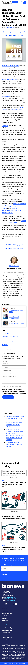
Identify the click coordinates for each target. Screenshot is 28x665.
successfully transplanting (9, 79)
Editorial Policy (6, 632)
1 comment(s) (13, 350)
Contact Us (5, 620)
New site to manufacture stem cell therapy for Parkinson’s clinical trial (15, 418)
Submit (4, 574)
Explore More (5, 625)
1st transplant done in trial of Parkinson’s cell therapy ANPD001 (14, 424)
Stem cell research (7, 342)
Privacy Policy (6, 635)
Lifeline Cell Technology (17, 110)
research (4, 339)
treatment (5, 345)
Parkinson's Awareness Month (10, 336)
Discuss (7, 32)
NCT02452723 (13, 223)
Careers (4, 618)
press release (6, 96)
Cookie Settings (6, 640)
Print (22, 32)
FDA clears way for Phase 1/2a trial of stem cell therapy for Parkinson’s (14, 437)
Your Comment (6, 374)
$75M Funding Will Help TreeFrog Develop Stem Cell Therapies (14, 444)
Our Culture (5, 611)
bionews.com (11, 597)
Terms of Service (7, 637)
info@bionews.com (10, 598)
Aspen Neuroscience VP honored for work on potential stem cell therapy (14, 431)
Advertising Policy (7, 628)
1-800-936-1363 (10, 600)
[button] (20, 2)
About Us (4, 608)
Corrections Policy (7, 630)
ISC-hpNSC (5, 126)
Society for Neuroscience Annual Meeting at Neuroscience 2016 (11, 210)
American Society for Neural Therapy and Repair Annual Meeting (14, 206)
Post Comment (8, 397)
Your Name (5, 361)
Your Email (5, 367)
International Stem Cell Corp (10, 66)
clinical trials (5, 333)
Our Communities (7, 613)
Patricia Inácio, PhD (10, 27)
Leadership (5, 616)
